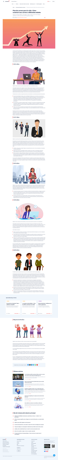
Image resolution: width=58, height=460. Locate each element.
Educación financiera (34, 448)
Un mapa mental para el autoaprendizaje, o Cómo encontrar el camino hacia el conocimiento (27, 434)
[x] (30, 365)
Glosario (18, 443)
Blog (17, 444)
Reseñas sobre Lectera (6, 443)
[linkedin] (31, 365)
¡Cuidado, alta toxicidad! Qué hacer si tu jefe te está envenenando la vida (27, 429)
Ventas (32, 442)
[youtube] (47, 451)
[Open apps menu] (4, 1)
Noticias (17, 3)
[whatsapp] (35, 365)
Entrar (54, 1)
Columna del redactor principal (24, 3)
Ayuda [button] (19, 450)
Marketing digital (39, 3)
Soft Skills (32, 446)
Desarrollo (32, 449)
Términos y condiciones (5, 449)
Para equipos (4, 445)
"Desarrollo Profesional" (25, 157)
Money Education (33, 452)
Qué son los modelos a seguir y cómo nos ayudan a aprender (24, 431)
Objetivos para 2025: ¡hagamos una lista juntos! (22, 422)
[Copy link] (37, 365)
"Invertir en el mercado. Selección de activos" (32, 192)
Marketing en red (32, 3)
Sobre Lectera (5, 440)
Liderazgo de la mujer (34, 450)
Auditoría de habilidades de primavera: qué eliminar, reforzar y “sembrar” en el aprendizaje (27, 416)
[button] (44, 17)
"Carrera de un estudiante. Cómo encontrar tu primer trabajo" (28, 111)
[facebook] (28, 365)
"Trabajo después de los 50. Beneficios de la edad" (22, 356)
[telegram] (33, 365)
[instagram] (46, 451)
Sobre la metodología (6, 442)
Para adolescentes (33, 451)
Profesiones (33, 441)
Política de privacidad (5, 450)
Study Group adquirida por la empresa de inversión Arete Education (34, 396)
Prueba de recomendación (20, 445)
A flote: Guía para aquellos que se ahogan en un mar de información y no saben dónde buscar (29, 420)
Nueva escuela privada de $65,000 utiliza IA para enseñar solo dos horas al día (34, 382)
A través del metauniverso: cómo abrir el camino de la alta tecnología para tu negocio (29, 424)
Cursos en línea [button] (13, 1)
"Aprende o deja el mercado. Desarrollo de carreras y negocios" (24, 243)
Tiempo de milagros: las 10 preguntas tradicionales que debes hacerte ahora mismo (28, 426)
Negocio (32, 444)
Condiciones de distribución (6, 451)
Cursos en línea (19, 441)
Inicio (13, 3)
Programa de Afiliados (6, 444)
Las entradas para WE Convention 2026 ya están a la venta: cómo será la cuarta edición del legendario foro (35, 375)
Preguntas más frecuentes (6, 446)
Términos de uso (4, 448)
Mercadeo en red (33, 445)
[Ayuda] (54, 455)
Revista (18, 442)
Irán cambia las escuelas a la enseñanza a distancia (33, 403)
